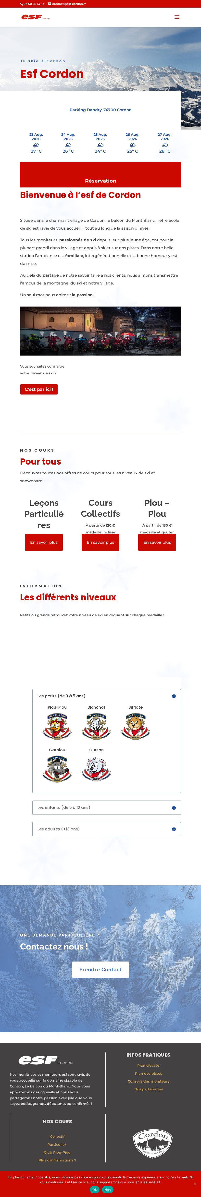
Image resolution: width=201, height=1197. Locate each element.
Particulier (57, 1144)
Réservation (100, 181)
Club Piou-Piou (57, 1152)
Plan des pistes (148, 1073)
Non (107, 1190)
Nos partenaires (148, 1089)
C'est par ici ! (39, 389)
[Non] (194, 1184)
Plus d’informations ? (57, 1160)
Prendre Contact (100, 970)
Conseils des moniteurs (148, 1081)
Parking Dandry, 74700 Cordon (101, 110)
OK (94, 1190)
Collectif (57, 1136)
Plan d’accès (148, 1065)
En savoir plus (44, 542)
